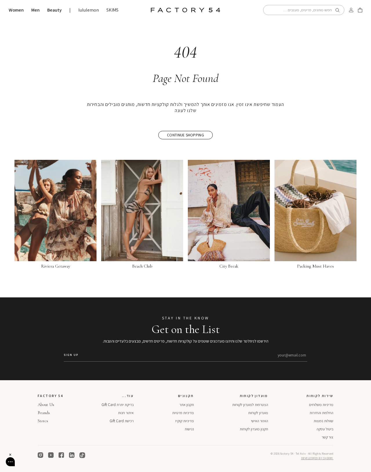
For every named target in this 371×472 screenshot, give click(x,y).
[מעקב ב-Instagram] (40, 455)
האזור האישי (259, 420)
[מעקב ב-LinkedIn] (72, 455)
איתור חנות (126, 412)
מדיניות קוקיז (184, 420)
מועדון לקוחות (258, 412)
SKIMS (112, 10)
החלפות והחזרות (321, 412)
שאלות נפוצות (323, 420)
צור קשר (327, 437)
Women (16, 10)
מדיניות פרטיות (183, 412)
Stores (43, 420)
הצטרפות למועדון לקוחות (250, 404)
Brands (44, 412)
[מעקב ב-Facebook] (61, 455)
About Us (46, 404)
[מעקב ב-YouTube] (51, 455)
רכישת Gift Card (122, 420)
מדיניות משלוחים (321, 404)
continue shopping (185, 135)
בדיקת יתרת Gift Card (117, 404)
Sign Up (71, 355)
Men (35, 10)
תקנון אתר (186, 404)
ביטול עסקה (325, 429)
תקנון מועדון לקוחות (254, 429)
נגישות (189, 429)
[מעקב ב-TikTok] (82, 455)
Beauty (54, 10)
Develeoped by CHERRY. (317, 458)
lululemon (88, 10)
